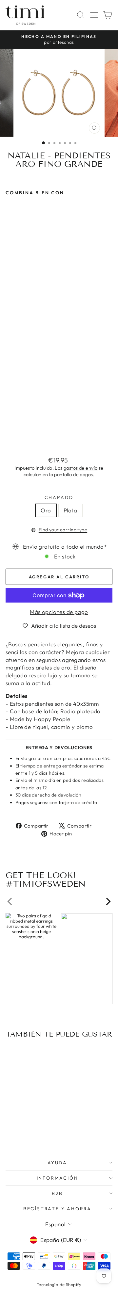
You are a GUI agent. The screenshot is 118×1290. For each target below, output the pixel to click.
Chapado (59, 497)
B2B (57, 1193)
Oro (46, 510)
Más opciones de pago (59, 611)
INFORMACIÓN (57, 1178)
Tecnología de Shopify (59, 1284)
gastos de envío (80, 468)
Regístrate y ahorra (57, 1209)
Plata (70, 510)
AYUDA (57, 1163)
